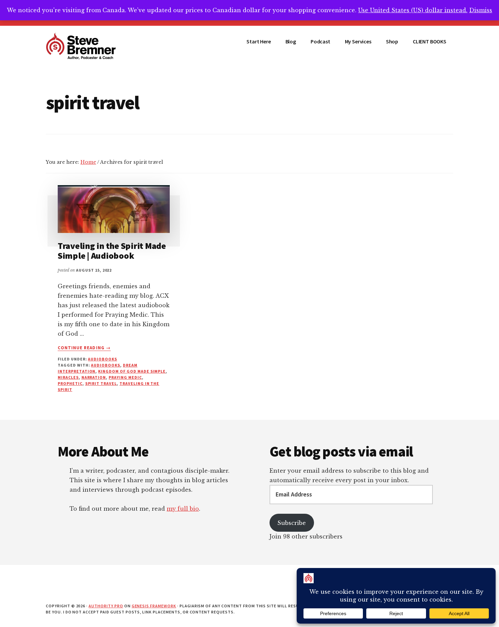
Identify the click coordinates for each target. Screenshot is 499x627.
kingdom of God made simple (132, 371)
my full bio (183, 508)
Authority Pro (106, 605)
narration (93, 377)
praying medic (125, 377)
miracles (68, 377)
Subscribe (291, 523)
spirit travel (101, 383)
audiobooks (105, 365)
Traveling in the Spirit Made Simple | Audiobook (112, 250)
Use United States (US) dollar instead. (412, 10)
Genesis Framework (154, 605)
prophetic (70, 383)
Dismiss (480, 10)
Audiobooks (102, 358)
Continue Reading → (84, 348)
